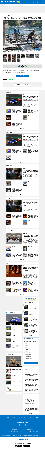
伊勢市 (26, 343)
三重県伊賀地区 (28, 356)
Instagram (39, 2)
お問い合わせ (23, 431)
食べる (9, 4)
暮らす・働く (24, 4)
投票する (27, 362)
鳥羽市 (26, 345)
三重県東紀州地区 (28, 358)
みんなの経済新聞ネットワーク (22, 439)
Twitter (37, 2)
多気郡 (26, 349)
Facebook (34, 2)
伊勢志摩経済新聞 (11, 2)
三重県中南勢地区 (28, 354)
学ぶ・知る (31, 4)
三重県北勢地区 (28, 352)
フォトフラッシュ (6, 15)
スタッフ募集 (36, 431)
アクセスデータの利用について (14, 431)
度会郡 (26, 351)
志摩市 (26, 347)
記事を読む (22, 75)
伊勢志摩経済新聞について (16, 429)
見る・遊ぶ (15, 4)
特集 (36, 4)
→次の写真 (5, 51)
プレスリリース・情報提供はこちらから (28, 429)
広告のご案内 (30, 431)
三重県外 (27, 360)
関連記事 (9, 51)
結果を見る (35, 362)
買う (19, 4)
